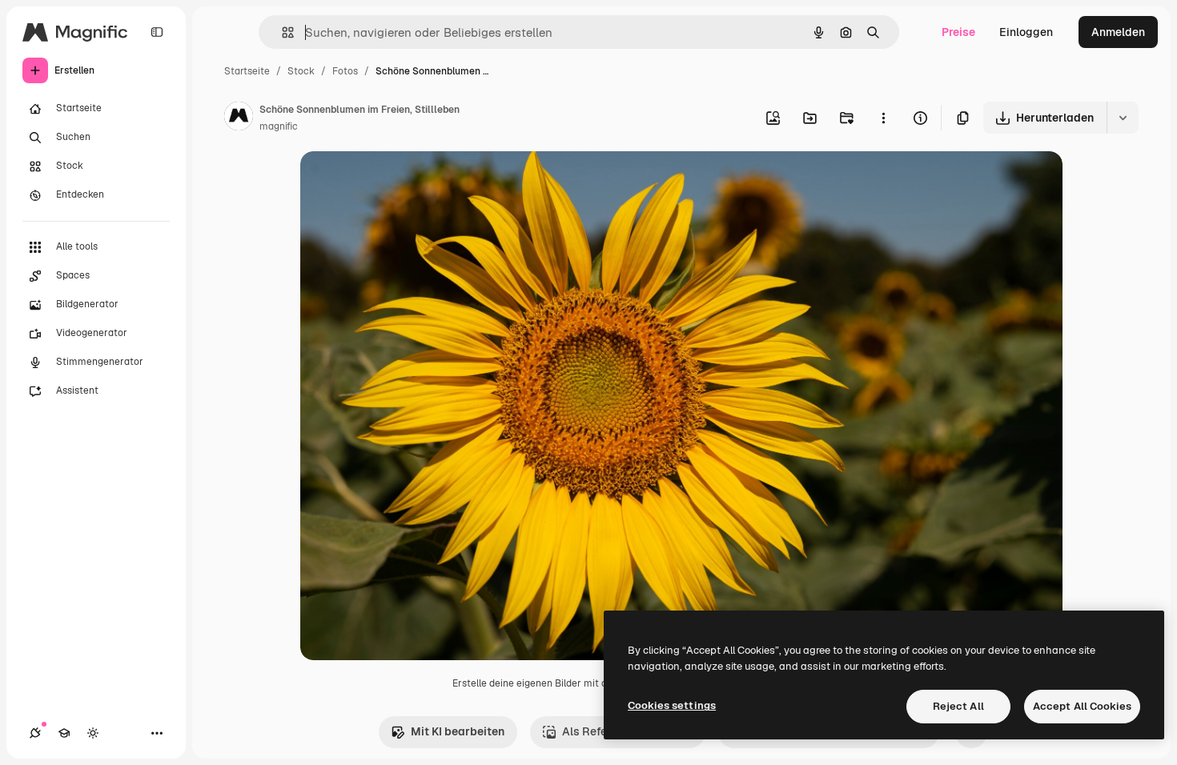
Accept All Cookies (1082, 706)
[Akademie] (64, 733)
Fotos (345, 71)
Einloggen (1026, 32)
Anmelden (1118, 32)
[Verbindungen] (35, 733)
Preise (958, 32)
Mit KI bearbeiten (457, 731)
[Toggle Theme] (93, 733)
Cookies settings (672, 705)
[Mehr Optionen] (883, 118)
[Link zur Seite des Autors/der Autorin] (238, 118)
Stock (301, 71)
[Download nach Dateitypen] (1123, 118)
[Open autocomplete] (281, 32)
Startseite (247, 71)
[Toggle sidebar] (157, 32)
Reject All (958, 706)
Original (402, 182)
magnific (278, 126)
